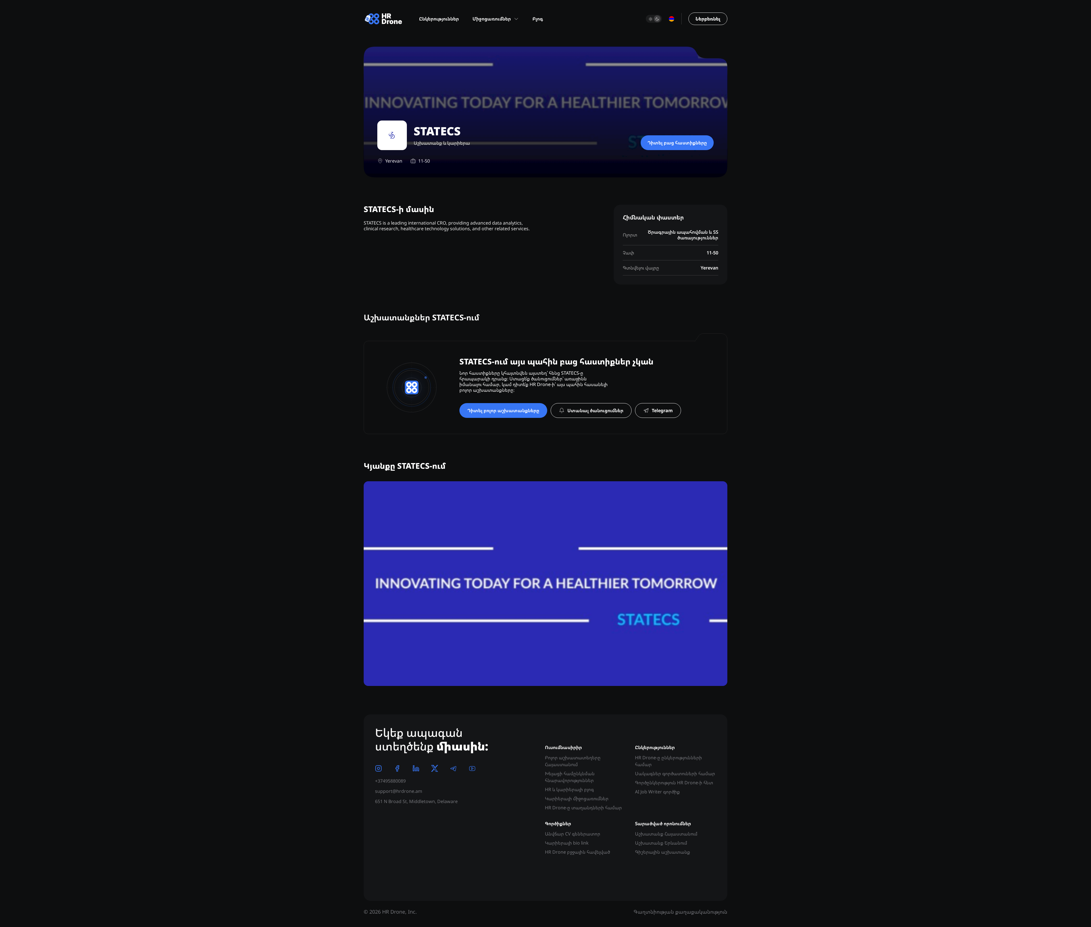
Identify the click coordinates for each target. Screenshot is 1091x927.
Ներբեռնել (708, 19)
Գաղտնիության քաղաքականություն (680, 911)
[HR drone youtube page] (472, 768)
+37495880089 (390, 781)
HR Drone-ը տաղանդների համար (583, 807)
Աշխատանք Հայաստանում (666, 834)
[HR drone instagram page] (378, 768)
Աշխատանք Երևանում (661, 843)
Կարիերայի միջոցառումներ (577, 798)
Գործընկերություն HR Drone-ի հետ (674, 782)
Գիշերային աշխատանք (662, 852)
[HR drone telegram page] (453, 768)
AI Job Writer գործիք (657, 792)
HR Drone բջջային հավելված (577, 852)
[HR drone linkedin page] (416, 768)
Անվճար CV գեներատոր (572, 834)
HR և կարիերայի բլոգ (569, 789)
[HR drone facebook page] (397, 768)
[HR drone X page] (434, 768)
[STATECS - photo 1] (545, 583)
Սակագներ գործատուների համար (675, 773)
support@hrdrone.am (398, 791)
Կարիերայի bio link (567, 843)
